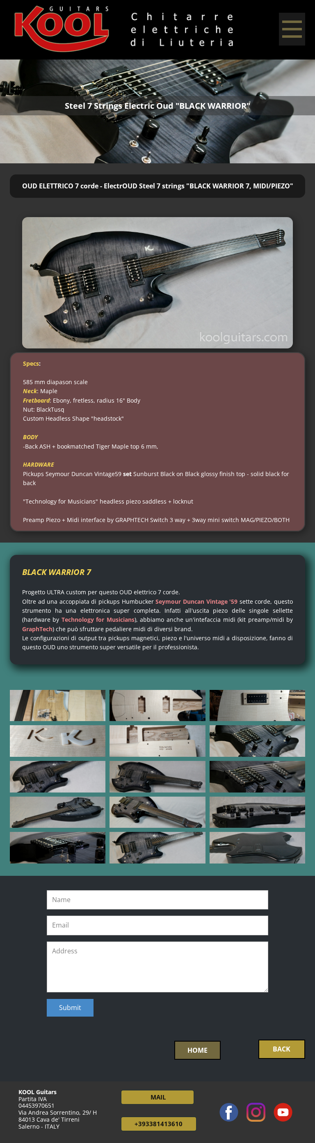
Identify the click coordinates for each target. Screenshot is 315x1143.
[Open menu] (292, 29)
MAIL (157, 1097)
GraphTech (37, 629)
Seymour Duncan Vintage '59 (196, 601)
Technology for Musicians (98, 619)
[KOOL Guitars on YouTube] (283, 1112)
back (281, 1049)
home (197, 1050)
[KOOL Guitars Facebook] (228, 1112)
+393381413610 (159, 1124)
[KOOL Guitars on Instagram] (256, 1112)
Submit (70, 1007)
